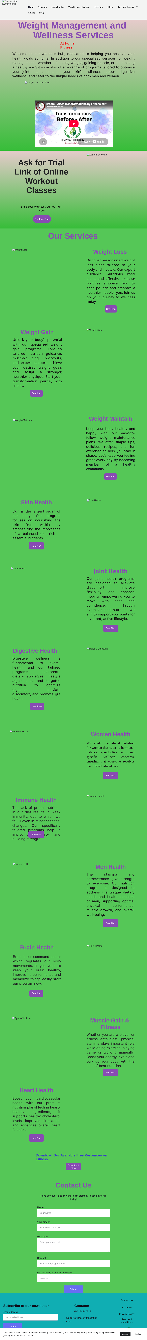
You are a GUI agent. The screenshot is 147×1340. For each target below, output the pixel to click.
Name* (41, 1207)
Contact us (127, 1300)
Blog (41, 12)
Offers (110, 7)
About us (127, 1307)
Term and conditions (127, 1321)
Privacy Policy (127, 1314)
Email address (10, 1312)
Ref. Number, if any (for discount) (55, 1272)
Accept (125, 1334)
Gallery (31, 12)
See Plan (110, 923)
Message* (42, 1236)
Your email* (43, 1221)
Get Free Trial (42, 219)
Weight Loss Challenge (79, 7)
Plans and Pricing (125, 7)
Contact (41, 1258)
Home (31, 7)
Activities (42, 7)
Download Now (73, 1167)
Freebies (98, 7)
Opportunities (57, 7)
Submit (73, 1289)
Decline (138, 1334)
